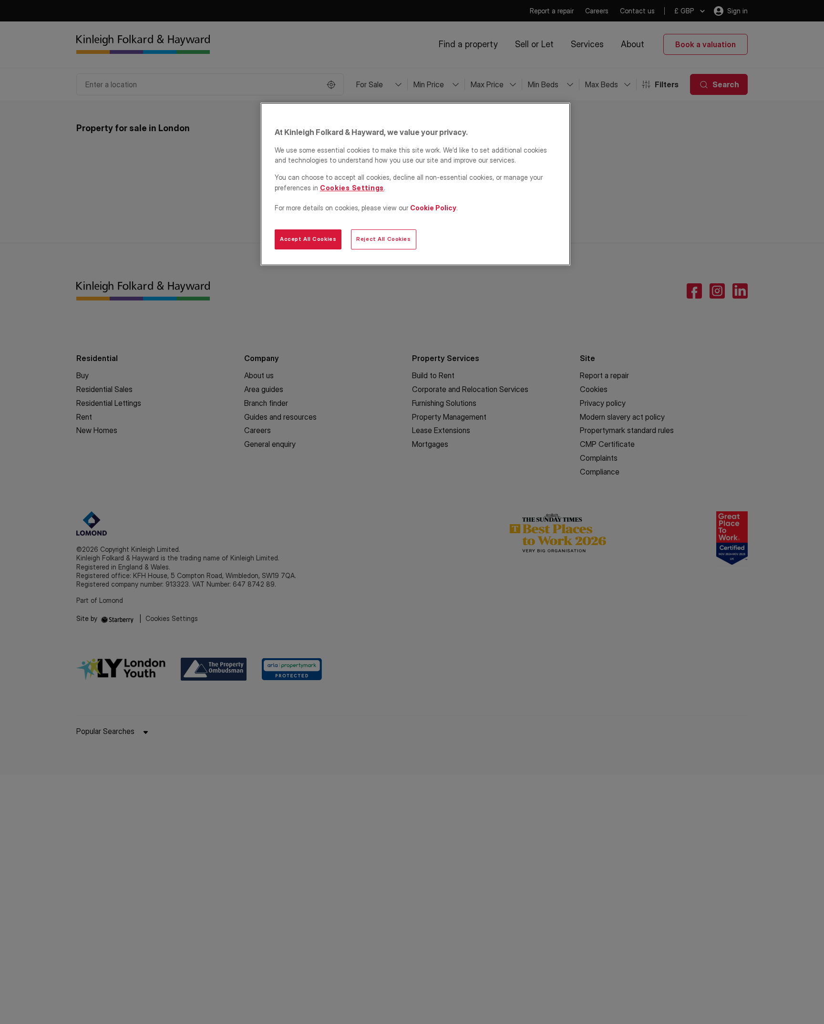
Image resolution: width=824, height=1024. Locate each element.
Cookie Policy (433, 208)
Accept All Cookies (308, 239)
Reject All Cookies (383, 239)
